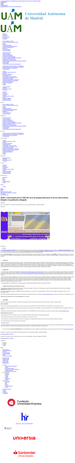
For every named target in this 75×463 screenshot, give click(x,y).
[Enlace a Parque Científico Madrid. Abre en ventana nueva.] (8, 429)
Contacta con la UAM (7, 100)
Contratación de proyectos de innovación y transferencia (13, 67)
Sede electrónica (6, 349)
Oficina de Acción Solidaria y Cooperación (11, 79)
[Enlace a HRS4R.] (24, 425)
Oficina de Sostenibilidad (7, 82)
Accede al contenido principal (34, 0)
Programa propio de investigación (9, 56)
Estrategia (4, 95)
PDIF (7, 6)
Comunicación (5, 93)
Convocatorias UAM (4, 194)
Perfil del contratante (9, 370)
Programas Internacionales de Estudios (10, 46)
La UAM (4, 39)
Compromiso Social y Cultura (8, 96)
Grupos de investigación (7, 54)
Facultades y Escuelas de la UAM (9, 72)
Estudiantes (2, 6)
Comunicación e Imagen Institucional (12, 369)
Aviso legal (5, 392)
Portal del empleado (6, 353)
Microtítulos (5, 48)
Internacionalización (6, 86)
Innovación (5, 35)
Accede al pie (26, 0)
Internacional (5, 38)
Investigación (5, 34)
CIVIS (1, 2)
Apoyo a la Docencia (7, 49)
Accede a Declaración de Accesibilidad (7, 0)
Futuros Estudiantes (15, 6)
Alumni (20, 6)
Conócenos (5, 89)
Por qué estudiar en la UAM (8, 41)
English (1, 4)
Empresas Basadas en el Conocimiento (10, 68)
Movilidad (5, 87)
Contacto (4, 391)
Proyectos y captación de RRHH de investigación (12, 57)
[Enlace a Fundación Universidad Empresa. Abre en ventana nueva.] (24, 409)
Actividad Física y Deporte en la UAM (10, 77)
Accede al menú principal (19, 0)
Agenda (4, 84)
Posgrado (4, 44)
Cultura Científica (6, 61)
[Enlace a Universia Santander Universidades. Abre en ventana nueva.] (24, 461)
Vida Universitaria (6, 36)
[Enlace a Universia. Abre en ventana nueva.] (24, 445)
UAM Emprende (6, 69)
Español (2, 3)
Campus (4, 71)
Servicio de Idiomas (6, 50)
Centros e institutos (6, 53)
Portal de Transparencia (7, 98)
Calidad (4, 97)
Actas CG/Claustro (6, 352)
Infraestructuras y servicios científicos (10, 59)
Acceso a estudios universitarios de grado (10, 42)
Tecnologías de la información (10, 371)
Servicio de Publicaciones (7, 74)
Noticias (4, 83)
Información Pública (6, 99)
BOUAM (4, 351)
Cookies (4, 390)
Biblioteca (5, 2)
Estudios (4, 33)
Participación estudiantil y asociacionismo (10, 80)
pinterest (4, 248)
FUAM (6, 379)
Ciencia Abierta (6, 62)
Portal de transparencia (7, 350)
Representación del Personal (8, 78)
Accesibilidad (5, 393)
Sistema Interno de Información (11, 366)
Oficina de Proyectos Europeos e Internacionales (12, 64)
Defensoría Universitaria (7, 355)
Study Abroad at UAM (7, 88)
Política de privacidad (7, 389)
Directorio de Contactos (9, 368)
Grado (4, 43)
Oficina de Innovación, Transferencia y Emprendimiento (13, 66)
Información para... (4, 5)
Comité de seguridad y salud (8, 81)
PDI (5, 6)
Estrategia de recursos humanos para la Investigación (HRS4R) (14, 60)
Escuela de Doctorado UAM (8, 47)
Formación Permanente (7, 45)
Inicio (1, 190)
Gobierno (4, 92)
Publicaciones (7, 378)
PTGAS (9, 6)
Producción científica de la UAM (9, 58)
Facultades (7, 373)
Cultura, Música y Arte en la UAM (9, 76)
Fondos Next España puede (8, 55)
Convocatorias (3, 193)
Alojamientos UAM (6, 75)
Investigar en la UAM (7, 52)
